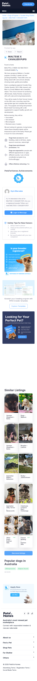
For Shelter (7, 653)
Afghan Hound (23, 568)
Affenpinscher (10, 568)
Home (4, 15)
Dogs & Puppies (13, 15)
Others (6, 658)
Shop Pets (7, 648)
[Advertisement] (18, 364)
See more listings (18, 553)
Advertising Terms (9, 668)
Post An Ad (28, 4)
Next (30, 41)
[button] (18, 638)
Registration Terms (23, 668)
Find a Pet (7, 643)
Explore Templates (19, 306)
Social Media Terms (9, 670)
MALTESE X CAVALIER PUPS (18, 18)
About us (7, 638)
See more (7, 572)
